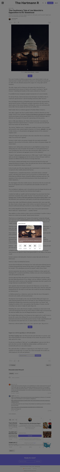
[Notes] (35, 246)
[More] (40, 246)
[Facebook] (25, 246)
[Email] (30, 246)
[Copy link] (20, 246)
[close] (41, 223)
